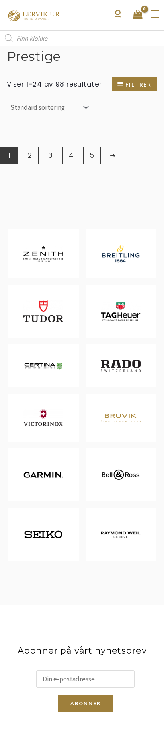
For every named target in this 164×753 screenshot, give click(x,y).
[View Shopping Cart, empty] (137, 15)
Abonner (85, 703)
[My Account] (118, 16)
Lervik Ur (34, 15)
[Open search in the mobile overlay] (82, 38)
